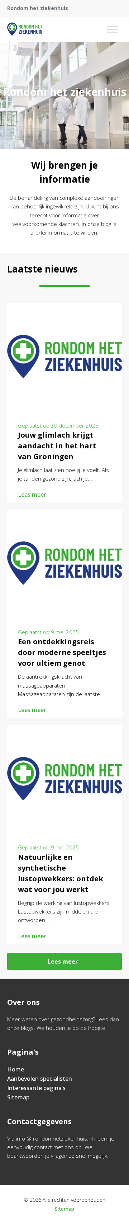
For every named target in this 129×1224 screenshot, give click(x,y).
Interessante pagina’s (36, 1088)
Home (15, 1069)
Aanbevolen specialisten (39, 1079)
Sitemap (18, 1097)
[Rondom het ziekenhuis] (24, 29)
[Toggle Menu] (112, 29)
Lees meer (32, 494)
